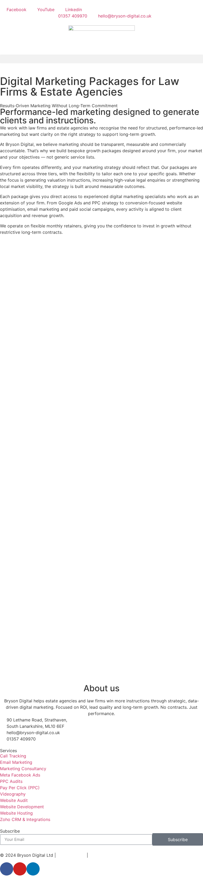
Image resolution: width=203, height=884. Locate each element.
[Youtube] (19, 869)
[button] (101, 59)
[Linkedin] (33, 869)
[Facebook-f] (6, 869)
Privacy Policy (71, 855)
